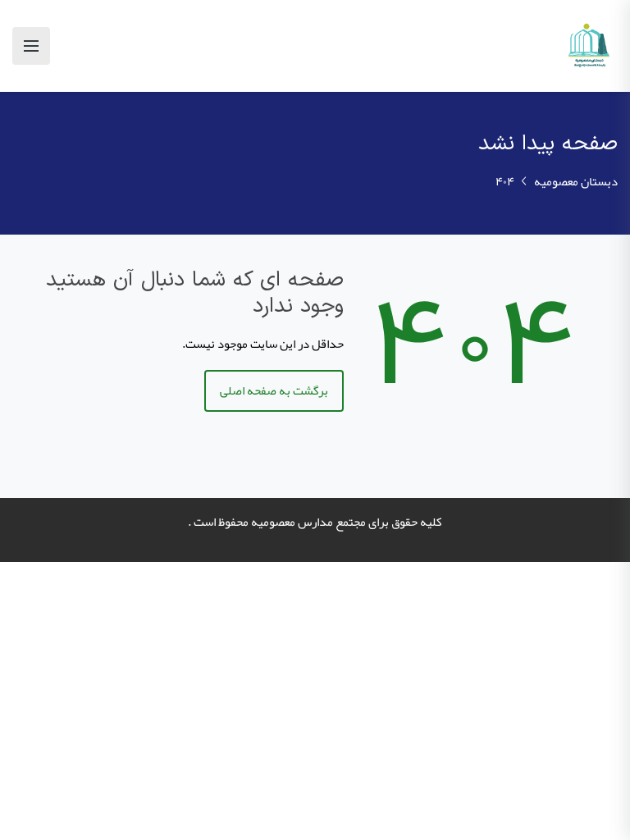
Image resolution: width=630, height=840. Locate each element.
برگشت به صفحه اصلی (274, 390)
